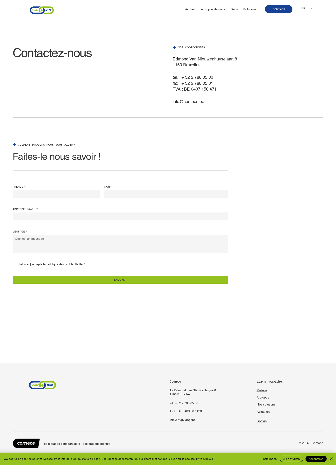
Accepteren (316, 459)
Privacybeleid (204, 459)
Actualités (263, 411)
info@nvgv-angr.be (183, 420)
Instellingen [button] (269, 459)
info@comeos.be (188, 101)
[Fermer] (331, 459)
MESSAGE (20, 231)
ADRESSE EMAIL (25, 209)
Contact (262, 421)
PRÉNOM (19, 186)
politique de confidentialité (62, 444)
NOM (108, 186)
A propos (263, 397)
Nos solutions (266, 404)
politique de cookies (96, 444)
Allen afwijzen (291, 459)
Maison (262, 390)
